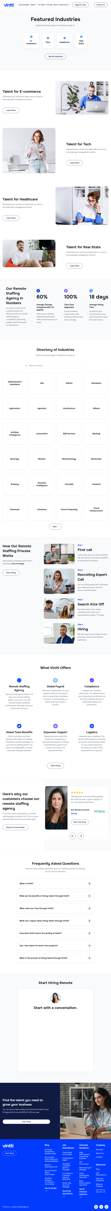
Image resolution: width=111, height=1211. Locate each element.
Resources (63, 5)
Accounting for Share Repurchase (51, 1172)
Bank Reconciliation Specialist (85, 1183)
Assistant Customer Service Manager (66, 1167)
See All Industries (56, 56)
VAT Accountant (84, 1163)
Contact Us (101, 5)
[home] (8, 5)
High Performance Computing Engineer (84, 1155)
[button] (33, 5)
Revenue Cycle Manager (85, 1169)
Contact (99, 1157)
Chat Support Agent (67, 1159)
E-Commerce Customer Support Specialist (67, 1176)
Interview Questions (100, 1180)
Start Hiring (11, 573)
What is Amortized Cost (51, 1166)
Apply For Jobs (80, 5)
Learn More (11, 110)
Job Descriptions (101, 1174)
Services (99, 1150)
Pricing (49, 5)
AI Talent (41, 5)
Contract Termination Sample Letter (50, 1152)
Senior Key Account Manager (66, 1185)
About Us (100, 1153)
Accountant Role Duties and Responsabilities (51, 1159)
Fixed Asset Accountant (67, 1153)
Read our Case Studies (15, 827)
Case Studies (24, 5)
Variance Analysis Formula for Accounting (49, 1181)
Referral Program (99, 1185)
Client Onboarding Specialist (84, 1175)
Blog (47, 1145)
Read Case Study (80, 822)
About (55, 5)
